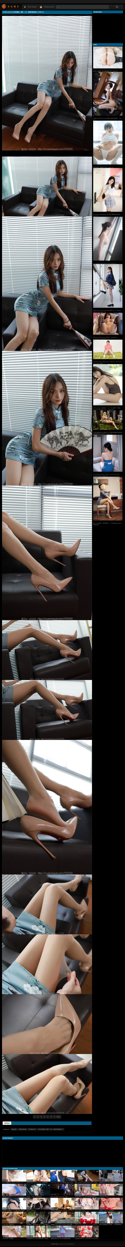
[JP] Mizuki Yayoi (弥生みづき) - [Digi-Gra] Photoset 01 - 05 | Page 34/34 (107, 362)
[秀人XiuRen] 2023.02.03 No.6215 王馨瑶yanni (87, 1183)
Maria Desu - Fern (80, 1210)
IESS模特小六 (32, 1129)
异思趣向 (14, 1129)
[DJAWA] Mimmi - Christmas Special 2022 (86, 1238)
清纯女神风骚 (22, 1129)
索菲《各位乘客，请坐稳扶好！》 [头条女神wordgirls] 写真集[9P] (107, 524)
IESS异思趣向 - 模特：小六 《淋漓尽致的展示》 (50, 1129)
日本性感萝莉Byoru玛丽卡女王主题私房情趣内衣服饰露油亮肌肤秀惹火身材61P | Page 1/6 (107, 433)
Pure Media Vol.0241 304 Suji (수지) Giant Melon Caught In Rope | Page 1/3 (106, 475)
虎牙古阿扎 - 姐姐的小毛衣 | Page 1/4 (103, 167)
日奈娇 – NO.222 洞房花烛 (106, 1210)
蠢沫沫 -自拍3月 (31, 1210)
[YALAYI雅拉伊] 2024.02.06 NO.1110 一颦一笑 (14, 1183)
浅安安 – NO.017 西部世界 (34, 1196)
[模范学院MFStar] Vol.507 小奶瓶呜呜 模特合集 (38, 1183)
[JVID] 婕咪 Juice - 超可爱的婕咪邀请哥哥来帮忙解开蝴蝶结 (87, 1196)
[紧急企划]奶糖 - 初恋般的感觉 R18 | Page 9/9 (105, 71)
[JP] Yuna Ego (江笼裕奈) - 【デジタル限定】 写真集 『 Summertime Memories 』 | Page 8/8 (107, 408)
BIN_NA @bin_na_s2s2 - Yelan (59, 1196)
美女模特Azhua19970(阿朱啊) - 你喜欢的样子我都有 (38, 1238)
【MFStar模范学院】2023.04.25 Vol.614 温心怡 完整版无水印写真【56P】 (63, 1210)
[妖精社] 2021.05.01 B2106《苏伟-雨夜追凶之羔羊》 (63, 1224)
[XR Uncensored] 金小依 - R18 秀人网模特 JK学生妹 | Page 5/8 (107, 215)
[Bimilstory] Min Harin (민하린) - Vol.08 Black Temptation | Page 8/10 (105, 338)
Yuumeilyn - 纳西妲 (7, 1238)
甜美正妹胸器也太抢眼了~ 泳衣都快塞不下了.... (111, 1224)
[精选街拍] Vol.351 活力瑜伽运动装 (60, 1238)
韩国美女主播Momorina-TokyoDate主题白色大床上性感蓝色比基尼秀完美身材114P (14, 1196)
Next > (59, 1117)
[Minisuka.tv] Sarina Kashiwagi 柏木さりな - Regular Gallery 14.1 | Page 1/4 (107, 311)
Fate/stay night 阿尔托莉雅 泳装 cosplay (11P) (63, 1183)
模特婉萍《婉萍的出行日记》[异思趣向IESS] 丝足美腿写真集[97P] (38, 1224)
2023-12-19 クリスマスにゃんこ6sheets (86, 1224)
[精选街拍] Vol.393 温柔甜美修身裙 (109, 1183)
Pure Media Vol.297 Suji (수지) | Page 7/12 (104, 263)
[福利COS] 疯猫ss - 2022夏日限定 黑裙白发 (14, 1210)
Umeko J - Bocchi (104, 1196)
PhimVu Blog (10, 6)
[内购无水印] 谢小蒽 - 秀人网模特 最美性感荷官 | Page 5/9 (107, 119)
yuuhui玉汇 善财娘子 (8, 1224)
